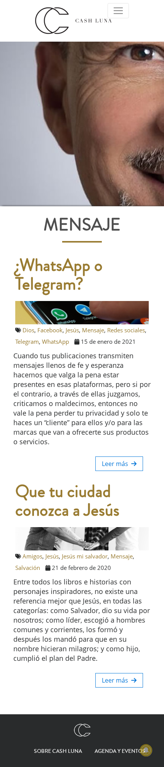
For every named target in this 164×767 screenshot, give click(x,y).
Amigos (32, 556)
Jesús (72, 330)
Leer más (116, 464)
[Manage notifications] (146, 750)
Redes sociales (126, 330)
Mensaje (93, 330)
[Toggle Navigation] (118, 10)
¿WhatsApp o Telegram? (59, 275)
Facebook (50, 330)
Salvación (27, 567)
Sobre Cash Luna (58, 751)
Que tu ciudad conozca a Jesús (67, 501)
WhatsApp (55, 341)
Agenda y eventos (120, 751)
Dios (28, 330)
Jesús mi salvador (85, 556)
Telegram (27, 341)
